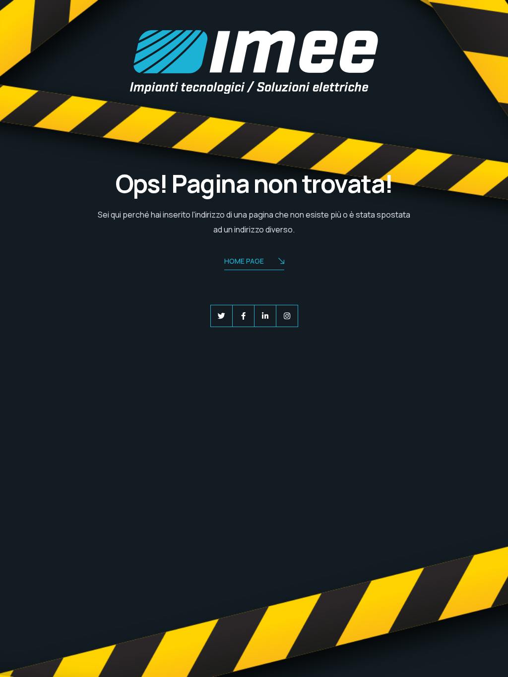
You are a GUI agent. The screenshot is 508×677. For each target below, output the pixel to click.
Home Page (244, 261)
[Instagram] (287, 316)
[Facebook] (243, 316)
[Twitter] (221, 316)
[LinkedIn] (265, 316)
